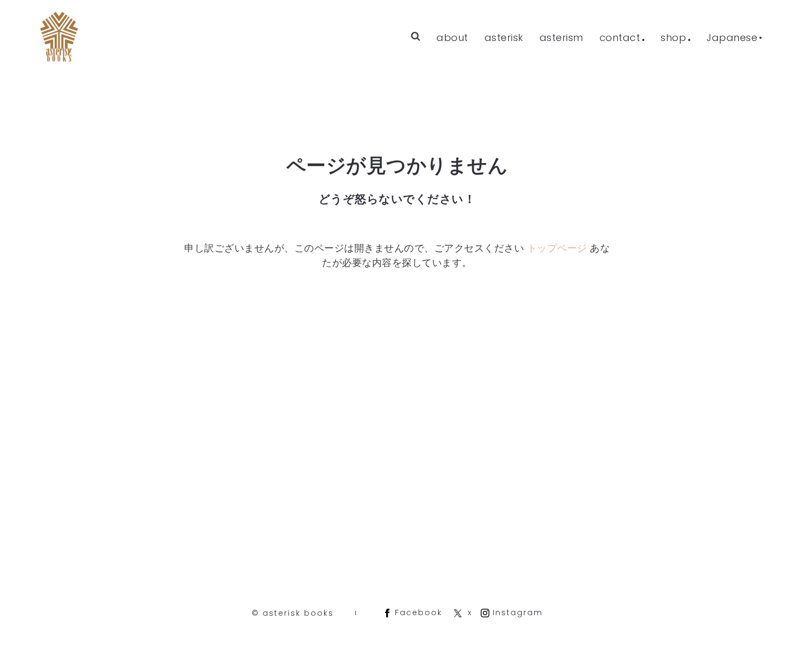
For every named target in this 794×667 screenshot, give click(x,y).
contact (620, 37)
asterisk (504, 37)
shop (673, 37)
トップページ (557, 248)
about (452, 37)
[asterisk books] (59, 38)
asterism (561, 37)
